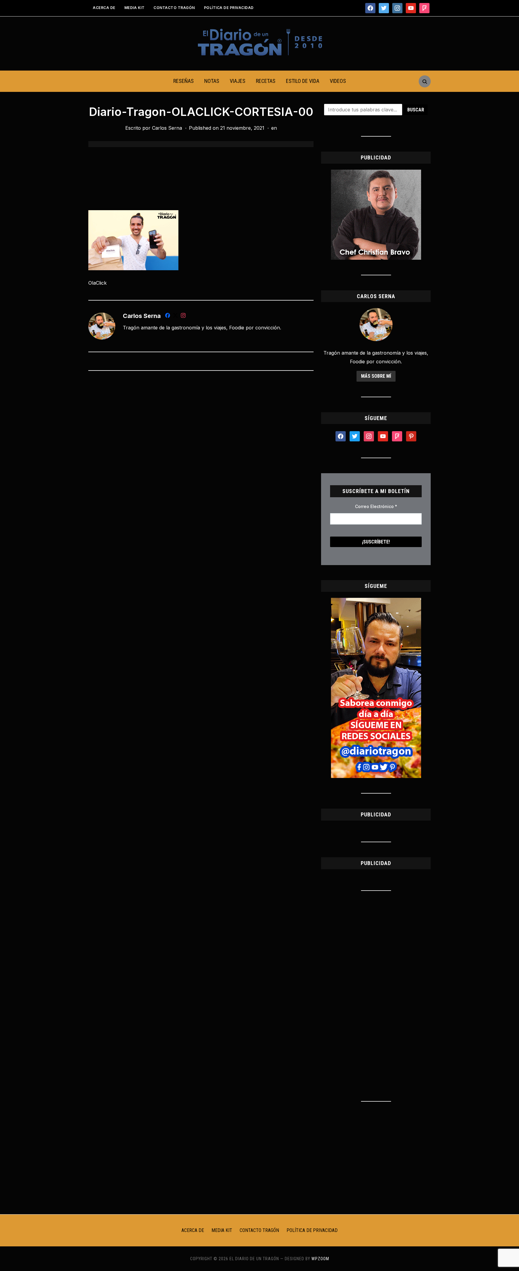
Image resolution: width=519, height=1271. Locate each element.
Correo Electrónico (376, 506)
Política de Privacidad (229, 7)
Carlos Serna (167, 128)
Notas (211, 81)
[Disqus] (201, 455)
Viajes (237, 81)
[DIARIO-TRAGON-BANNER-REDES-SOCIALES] (376, 601)
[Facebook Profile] (167, 316)
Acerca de (104, 7)
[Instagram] (183, 316)
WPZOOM (320, 1258)
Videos (338, 81)
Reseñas (183, 81)
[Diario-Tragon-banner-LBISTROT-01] (376, 173)
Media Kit (134, 7)
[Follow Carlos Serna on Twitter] (175, 316)
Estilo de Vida (302, 81)
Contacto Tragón (174, 7)
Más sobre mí (376, 376)
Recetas (265, 81)
